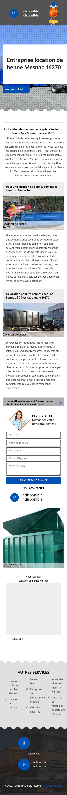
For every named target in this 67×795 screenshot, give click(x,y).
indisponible (29, 11)
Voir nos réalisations (16, 89)
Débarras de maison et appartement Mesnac (57, 706)
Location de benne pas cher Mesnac (14, 687)
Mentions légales (52, 786)
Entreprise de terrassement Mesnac (35, 695)
